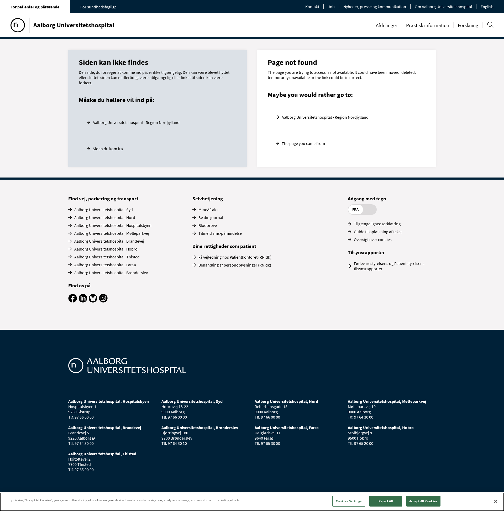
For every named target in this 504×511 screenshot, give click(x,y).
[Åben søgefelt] (490, 25)
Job (331, 6)
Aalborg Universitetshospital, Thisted (107, 256)
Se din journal (210, 217)
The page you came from (303, 143)
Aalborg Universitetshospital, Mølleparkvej (111, 233)
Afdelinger (386, 25)
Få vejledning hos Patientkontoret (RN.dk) (234, 257)
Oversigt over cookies (373, 239)
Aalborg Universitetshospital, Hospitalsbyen (112, 225)
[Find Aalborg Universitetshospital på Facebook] (72, 301)
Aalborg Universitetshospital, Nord (104, 217)
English (487, 6)
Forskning (468, 25)
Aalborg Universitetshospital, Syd (103, 209)
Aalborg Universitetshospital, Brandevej (109, 241)
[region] (252, 501)
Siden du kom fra (108, 148)
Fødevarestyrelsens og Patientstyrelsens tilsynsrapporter (389, 266)
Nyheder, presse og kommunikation (374, 6)
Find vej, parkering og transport (103, 198)
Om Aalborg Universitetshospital (443, 6)
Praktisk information (427, 25)
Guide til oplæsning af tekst (378, 231)
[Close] (495, 501)
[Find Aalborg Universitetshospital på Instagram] (103, 301)
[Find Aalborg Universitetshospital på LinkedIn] (82, 301)
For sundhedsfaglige (98, 6)
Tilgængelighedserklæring (377, 223)
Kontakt (312, 6)
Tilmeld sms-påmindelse (220, 233)
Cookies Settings (349, 501)
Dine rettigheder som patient (224, 246)
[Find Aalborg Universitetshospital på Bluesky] (93, 301)
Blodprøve (207, 225)
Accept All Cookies (423, 501)
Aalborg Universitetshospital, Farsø (105, 264)
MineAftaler (208, 209)
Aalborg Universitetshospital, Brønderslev (111, 272)
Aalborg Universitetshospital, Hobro (106, 249)
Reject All (386, 501)
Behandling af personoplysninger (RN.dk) (234, 265)
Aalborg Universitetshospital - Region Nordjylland (136, 122)
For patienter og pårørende (34, 6)
